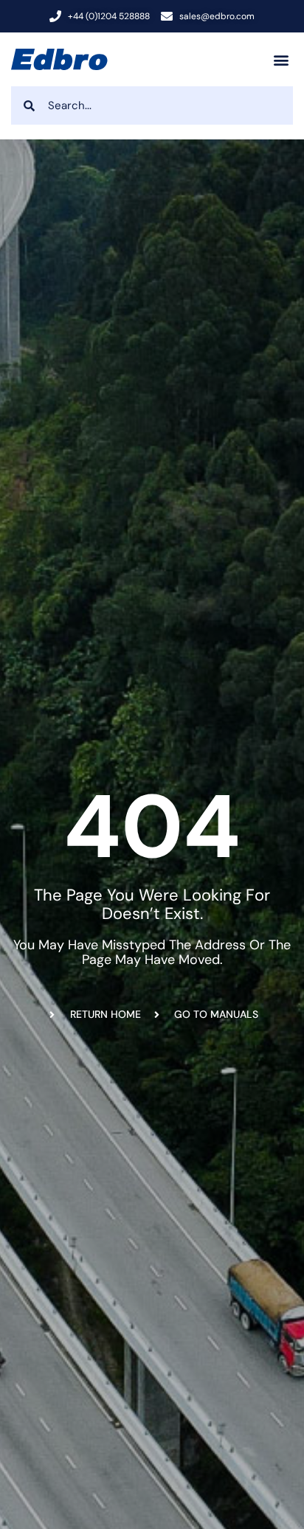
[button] (281, 59)
